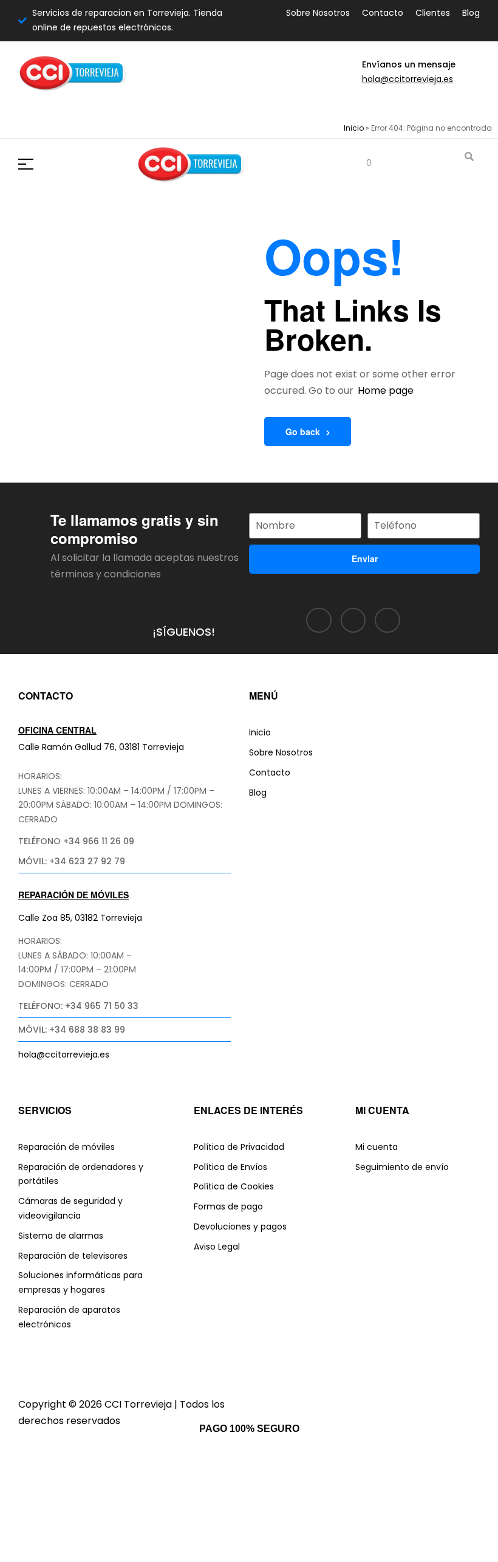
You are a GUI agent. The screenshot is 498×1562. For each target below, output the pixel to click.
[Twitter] (387, 620)
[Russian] (105, 105)
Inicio (354, 128)
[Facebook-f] (319, 620)
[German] (90, 105)
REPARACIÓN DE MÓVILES (73, 895)
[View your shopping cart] (359, 164)
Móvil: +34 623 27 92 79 (71, 861)
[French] (76, 105)
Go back (302, 431)
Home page (386, 390)
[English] (61, 105)
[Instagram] (353, 620)
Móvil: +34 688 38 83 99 (71, 1030)
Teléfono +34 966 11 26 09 (76, 841)
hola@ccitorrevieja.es (407, 79)
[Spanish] (119, 105)
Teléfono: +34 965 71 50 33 (78, 1006)
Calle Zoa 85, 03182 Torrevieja (80, 918)
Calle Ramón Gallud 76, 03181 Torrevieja (101, 747)
